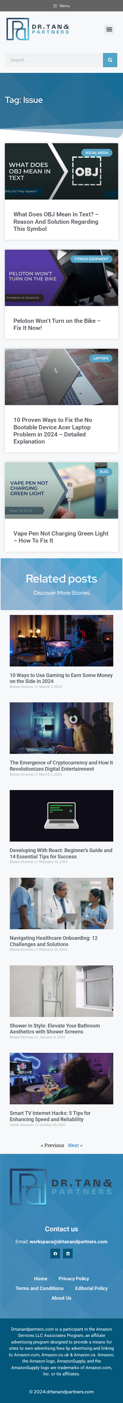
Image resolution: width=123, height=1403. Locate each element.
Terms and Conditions (39, 1288)
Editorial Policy (91, 1288)
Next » (75, 1145)
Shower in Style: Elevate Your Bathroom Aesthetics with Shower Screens (55, 1029)
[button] (109, 29)
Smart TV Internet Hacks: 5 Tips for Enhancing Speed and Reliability (50, 1116)
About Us (61, 1298)
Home (40, 1278)
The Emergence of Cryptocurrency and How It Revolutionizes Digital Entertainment (61, 766)
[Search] (110, 60)
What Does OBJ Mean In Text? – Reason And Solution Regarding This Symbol (56, 221)
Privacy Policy (74, 1278)
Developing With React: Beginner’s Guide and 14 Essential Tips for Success (61, 853)
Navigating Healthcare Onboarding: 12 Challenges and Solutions (54, 941)
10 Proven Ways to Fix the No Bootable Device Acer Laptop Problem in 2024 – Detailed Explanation (52, 431)
